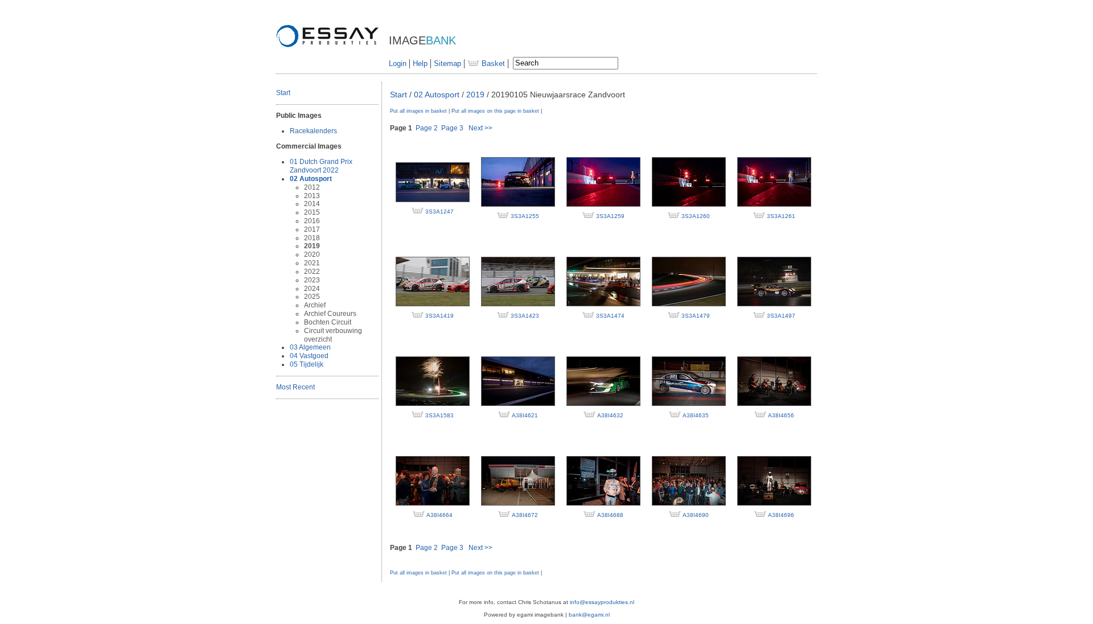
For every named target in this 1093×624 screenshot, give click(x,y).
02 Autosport (311, 179)
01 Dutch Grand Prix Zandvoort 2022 (321, 166)
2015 (312, 212)
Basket (492, 63)
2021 (312, 263)
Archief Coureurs (330, 314)
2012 (312, 187)
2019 (312, 246)
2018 (312, 238)
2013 (312, 196)
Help (420, 63)
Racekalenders (313, 131)
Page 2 (427, 128)
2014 (312, 204)
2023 (312, 280)
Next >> (480, 128)
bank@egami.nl (589, 614)
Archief (315, 305)
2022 (312, 272)
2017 (312, 229)
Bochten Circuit (327, 322)
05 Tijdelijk (306, 364)
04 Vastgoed (309, 356)
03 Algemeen (310, 347)
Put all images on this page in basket (495, 111)
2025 (312, 297)
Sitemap (447, 63)
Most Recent (295, 387)
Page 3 (452, 128)
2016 (312, 221)
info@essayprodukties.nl (602, 602)
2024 (312, 289)
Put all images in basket (418, 111)
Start (283, 93)
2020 (312, 254)
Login (397, 63)
